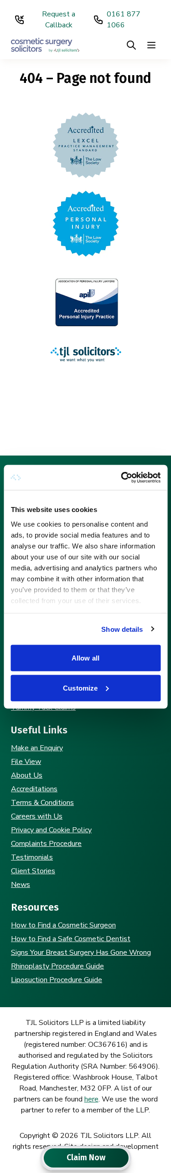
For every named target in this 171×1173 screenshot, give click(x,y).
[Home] (45, 45)
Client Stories (33, 871)
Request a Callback (58, 19)
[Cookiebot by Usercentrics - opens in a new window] (122, 477)
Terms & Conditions (42, 803)
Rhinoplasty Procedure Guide (57, 966)
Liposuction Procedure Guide (56, 980)
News (20, 885)
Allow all (85, 658)
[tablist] (86, 1158)
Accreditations (34, 789)
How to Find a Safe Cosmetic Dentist (70, 939)
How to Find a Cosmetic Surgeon (63, 925)
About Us (26, 775)
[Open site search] (131, 45)
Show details (122, 629)
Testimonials (32, 857)
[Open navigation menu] (151, 45)
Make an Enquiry (37, 748)
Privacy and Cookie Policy (51, 830)
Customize (80, 688)
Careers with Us (36, 816)
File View (26, 762)
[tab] (43, 1158)
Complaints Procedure (46, 844)
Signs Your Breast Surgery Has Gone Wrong (81, 953)
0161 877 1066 (123, 19)
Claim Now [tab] (86, 1158)
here (91, 1099)
